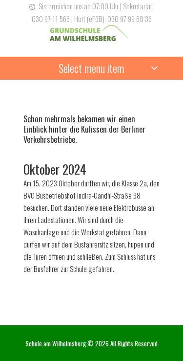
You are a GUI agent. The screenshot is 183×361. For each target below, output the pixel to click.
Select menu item (91, 68)
